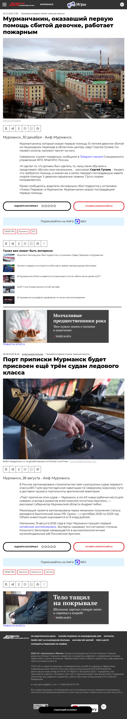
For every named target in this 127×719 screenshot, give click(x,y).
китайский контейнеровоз (38, 526)
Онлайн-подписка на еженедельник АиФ (79, 636)
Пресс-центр (102, 640)
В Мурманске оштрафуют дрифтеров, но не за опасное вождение (51, 297)
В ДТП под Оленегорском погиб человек (38, 287)
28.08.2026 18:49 (11, 354)
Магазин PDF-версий (82, 640)
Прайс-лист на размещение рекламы (50, 640)
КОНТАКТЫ (109, 636)
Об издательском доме (43, 636)
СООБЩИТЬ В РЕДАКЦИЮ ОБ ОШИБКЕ (49, 644)
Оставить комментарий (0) (99, 206)
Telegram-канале (92, 156)
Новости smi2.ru (14, 344)
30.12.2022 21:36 (10, 13)
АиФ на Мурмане (12, 120)
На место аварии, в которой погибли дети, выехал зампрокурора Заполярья (56, 265)
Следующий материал (65, 710)
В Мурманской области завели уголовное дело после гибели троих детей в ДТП (59, 276)
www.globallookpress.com (83, 461)
